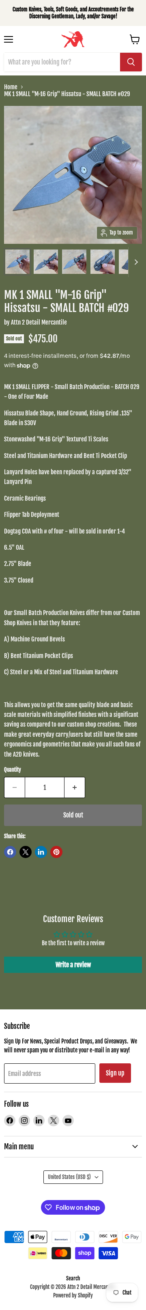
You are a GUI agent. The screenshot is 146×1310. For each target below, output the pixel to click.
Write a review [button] (73, 965)
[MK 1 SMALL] (17, 262)
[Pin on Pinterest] (56, 852)
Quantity (12, 770)
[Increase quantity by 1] (74, 787)
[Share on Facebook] (10, 852)
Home (10, 87)
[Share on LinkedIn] (41, 852)
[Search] (131, 62)
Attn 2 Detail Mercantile (39, 322)
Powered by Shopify (73, 1295)
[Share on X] (25, 852)
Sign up (115, 1073)
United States (69, 1177)
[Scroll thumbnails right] (134, 262)
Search (73, 1278)
